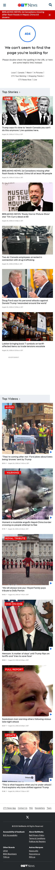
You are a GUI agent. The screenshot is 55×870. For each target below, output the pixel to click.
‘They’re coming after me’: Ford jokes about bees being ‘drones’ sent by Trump (27, 458)
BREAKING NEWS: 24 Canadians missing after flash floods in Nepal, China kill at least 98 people (27, 172)
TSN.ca (6, 857)
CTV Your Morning (18, 76)
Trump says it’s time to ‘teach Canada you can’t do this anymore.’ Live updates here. (26, 129)
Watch (29, 72)
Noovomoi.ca (34, 854)
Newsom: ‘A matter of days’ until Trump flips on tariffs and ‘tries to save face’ (26, 655)
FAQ (31, 808)
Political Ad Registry (37, 841)
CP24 (5, 851)
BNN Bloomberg (10, 854)
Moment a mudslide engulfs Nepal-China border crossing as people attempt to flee (26, 523)
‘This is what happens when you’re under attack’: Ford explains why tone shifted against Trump (27, 786)
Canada (21, 72)
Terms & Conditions (37, 838)
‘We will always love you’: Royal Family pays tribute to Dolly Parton (24, 589)
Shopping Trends (35, 76)
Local (13, 72)
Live (35, 79)
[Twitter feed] (27, 817)
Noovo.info (33, 851)
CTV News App (9, 808)
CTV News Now (24, 79)
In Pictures (38, 72)
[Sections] (4, 5)
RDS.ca (32, 857)
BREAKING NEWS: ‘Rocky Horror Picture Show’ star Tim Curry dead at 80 (26, 215)
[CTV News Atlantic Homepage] (27, 5)
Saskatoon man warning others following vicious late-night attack (26, 720)
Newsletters (40, 808)
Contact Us (22, 808)
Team (49, 808)
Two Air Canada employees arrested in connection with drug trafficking (22, 258)
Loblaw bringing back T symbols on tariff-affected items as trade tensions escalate (23, 345)
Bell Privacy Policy (36, 835)
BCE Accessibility (10, 835)
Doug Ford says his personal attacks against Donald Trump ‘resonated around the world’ (25, 301)
